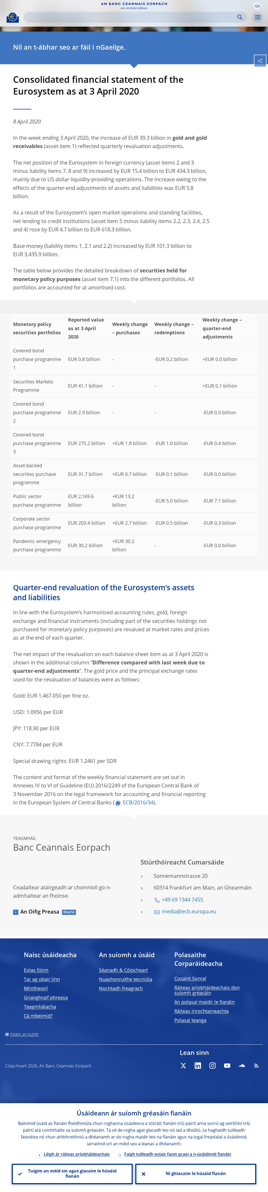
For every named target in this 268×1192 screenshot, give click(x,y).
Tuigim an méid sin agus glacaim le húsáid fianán (72, 1174)
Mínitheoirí (36, 988)
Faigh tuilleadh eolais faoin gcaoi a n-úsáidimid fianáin (177, 1155)
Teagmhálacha (40, 1007)
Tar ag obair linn (42, 979)
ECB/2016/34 (138, 803)
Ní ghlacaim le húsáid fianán (196, 1174)
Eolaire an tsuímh (24, 1034)
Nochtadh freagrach (121, 988)
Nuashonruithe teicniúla (125, 979)
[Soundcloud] (242, 1065)
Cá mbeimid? (38, 1016)
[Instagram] (212, 1065)
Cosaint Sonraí (190, 979)
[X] (183, 1065)
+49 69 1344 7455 (182, 900)
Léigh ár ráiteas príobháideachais (77, 1155)
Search (240, 17)
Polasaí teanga (190, 1020)
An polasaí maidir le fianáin (204, 1002)
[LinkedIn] (198, 1065)
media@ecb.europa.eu (189, 912)
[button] (257, 6)
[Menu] (257, 17)
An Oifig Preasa (39, 912)
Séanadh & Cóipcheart (123, 970)
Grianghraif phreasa (46, 998)
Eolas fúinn (36, 970)
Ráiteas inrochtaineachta (201, 1011)
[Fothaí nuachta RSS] (256, 1065)
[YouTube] (227, 1065)
